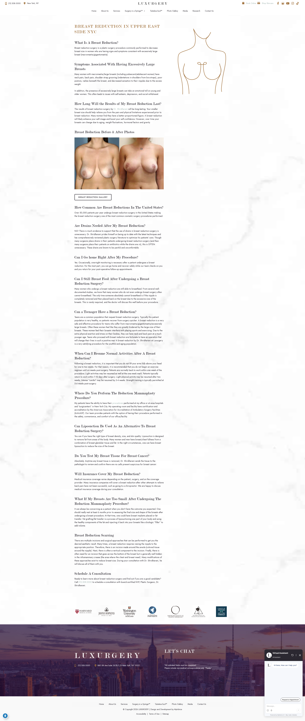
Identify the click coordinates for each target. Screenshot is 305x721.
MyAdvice (178, 709)
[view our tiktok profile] (297, 3)
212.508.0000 (85, 582)
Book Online (251, 3)
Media (185, 11)
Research (196, 11)
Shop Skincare (267, 3)
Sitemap (166, 714)
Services (116, 11)
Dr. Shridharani (121, 109)
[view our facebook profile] (278, 3)
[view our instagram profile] (292, 3)
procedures (117, 403)
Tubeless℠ (156, 11)
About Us (105, 11)
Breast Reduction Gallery (93, 197)
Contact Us (209, 11)
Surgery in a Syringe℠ (134, 11)
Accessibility (141, 714)
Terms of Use (154, 714)
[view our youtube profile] (288, 3)
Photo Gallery (172, 11)
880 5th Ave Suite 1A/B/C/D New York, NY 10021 (119, 665)
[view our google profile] (283, 3)
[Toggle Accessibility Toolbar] (5, 716)
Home (94, 11)
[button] (93, 197)
